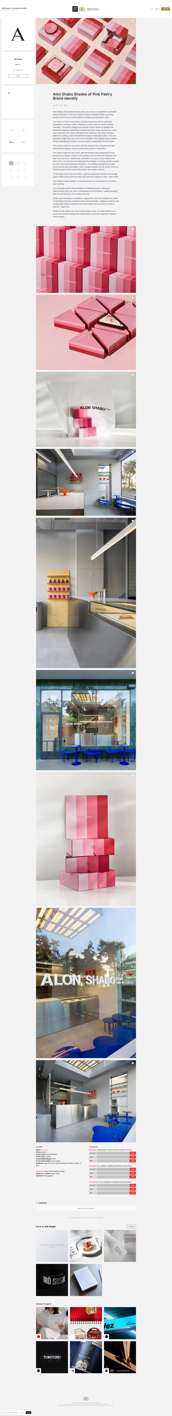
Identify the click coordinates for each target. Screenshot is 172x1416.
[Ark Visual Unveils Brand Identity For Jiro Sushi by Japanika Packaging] (52, 1280)
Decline (22, 1412)
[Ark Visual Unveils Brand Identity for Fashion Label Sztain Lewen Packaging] (120, 1246)
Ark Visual (44, 1150)
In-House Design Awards (79, 1405)
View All (131, 1226)
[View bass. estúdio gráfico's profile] (106, 1336)
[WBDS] (11, 163)
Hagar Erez (40, 1171)
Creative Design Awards (93, 1405)
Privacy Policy (68, 1404)
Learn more (15, 1412)
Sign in (157, 9)
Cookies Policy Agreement (80, 1404)
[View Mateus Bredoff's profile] (106, 1370)
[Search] (152, 9)
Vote (132, 1153)
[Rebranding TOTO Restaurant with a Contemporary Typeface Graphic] (86, 1246)
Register (165, 9)
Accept (28, 1412)
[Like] (133, 21)
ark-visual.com (18, 70)
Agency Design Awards (65, 1405)
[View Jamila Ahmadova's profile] (72, 1336)
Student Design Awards (107, 1405)
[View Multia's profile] (38, 1336)
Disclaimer (105, 1404)
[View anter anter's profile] (38, 1370)
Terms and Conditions (94, 1404)
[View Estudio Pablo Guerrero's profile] (72, 1370)
